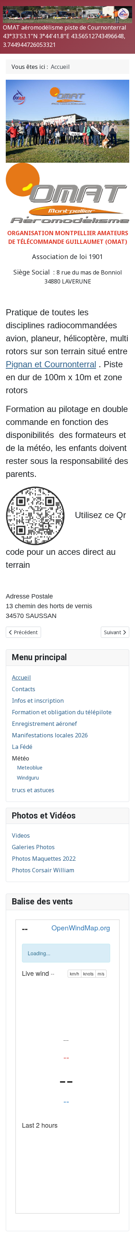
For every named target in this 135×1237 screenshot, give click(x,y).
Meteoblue (29, 767)
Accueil (21, 677)
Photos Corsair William (43, 870)
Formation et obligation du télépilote (62, 712)
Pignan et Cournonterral (51, 364)
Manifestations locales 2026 (50, 735)
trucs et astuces (33, 790)
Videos (21, 835)
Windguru (28, 777)
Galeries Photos (33, 847)
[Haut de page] (122, 1223)
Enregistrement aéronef (44, 724)
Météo (20, 758)
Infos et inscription (38, 701)
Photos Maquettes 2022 (44, 859)
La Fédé (22, 747)
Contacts (23, 689)
